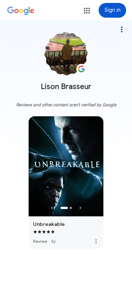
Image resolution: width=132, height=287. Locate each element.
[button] (87, 10)
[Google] (20, 11)
